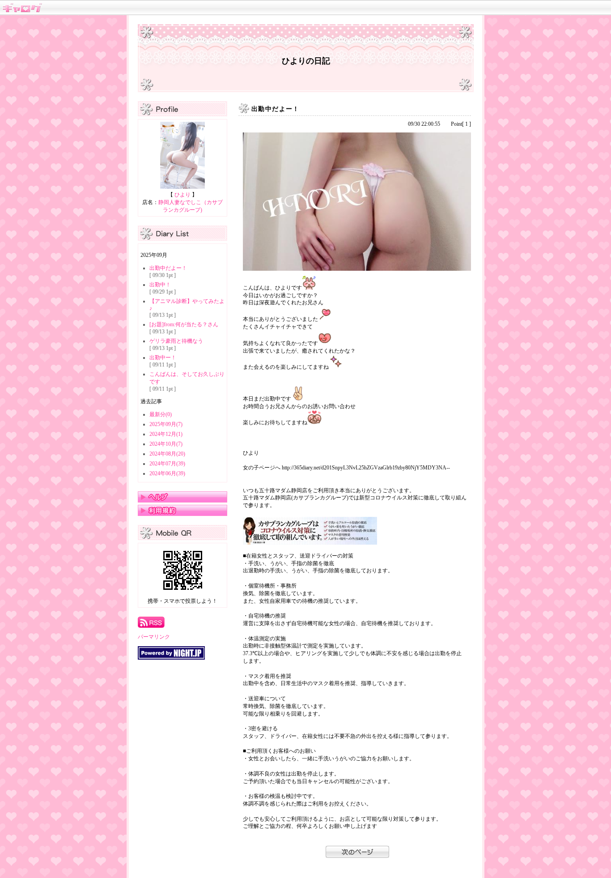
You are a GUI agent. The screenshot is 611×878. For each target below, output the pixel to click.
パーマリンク (154, 637)
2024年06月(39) (167, 473)
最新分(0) (160, 414)
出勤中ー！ (162, 357)
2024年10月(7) (165, 444)
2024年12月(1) (165, 434)
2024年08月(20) (167, 454)
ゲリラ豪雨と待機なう (176, 341)
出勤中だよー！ (168, 268)
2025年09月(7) (165, 424)
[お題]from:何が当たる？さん (183, 324)
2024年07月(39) (167, 463)
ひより (182, 195)
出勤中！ (160, 284)
